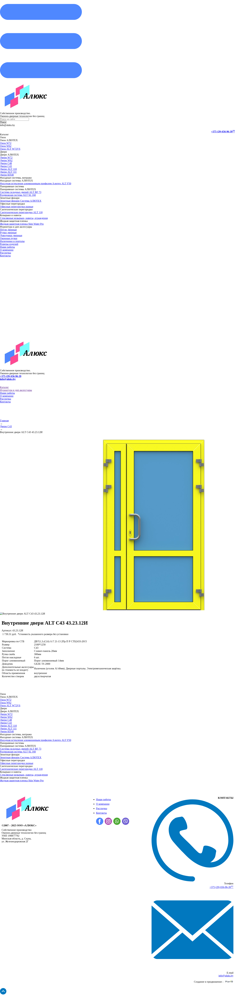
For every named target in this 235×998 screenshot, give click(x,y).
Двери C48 (6, 163)
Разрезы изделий (9, 244)
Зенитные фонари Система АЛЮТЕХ (20, 200)
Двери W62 (6, 160)
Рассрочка (5, 252)
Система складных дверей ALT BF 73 (20, 192)
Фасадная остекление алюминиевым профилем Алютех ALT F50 (35, 183)
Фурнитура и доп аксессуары (16, 390)
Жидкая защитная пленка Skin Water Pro (22, 224)
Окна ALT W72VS (10, 148)
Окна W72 (5, 143)
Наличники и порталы (12, 241)
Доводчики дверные (11, 235)
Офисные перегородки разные (16, 206)
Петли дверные (8, 229)
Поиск (3, 122)
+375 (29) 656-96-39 (223, 131)
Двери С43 (6, 166)
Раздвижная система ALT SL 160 (18, 195)
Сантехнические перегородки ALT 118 (21, 212)
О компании (6, 249)
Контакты (5, 255)
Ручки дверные (8, 232)
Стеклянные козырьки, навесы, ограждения (24, 218)
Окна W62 (5, 146)
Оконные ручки (8, 238)
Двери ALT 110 (8, 169)
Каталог (4, 387)
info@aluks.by (8, 379)
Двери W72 (6, 157)
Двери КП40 (7, 174)
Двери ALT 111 (8, 172)
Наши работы (7, 247)
